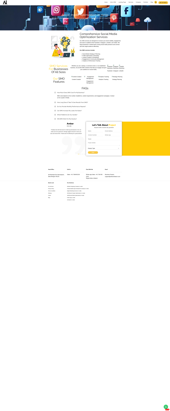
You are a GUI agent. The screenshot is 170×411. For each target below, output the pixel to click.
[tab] (85, 92)
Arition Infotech (94, 178)
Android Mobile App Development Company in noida (78, 188)
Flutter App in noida (71, 197)
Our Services (51, 186)
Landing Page (122, 2)
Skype (87, 178)
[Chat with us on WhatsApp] (166, 407)
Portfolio (146, 2)
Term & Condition (51, 190)
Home (106, 2)
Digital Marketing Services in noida (74, 190)
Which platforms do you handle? (67, 115)
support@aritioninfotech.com (112, 176)
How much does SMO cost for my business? (71, 92)
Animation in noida (71, 199)
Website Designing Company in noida (75, 186)
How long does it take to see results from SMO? (72, 102)
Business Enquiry (109, 174)
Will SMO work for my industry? (67, 119)
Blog (152, 2)
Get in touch (163, 2)
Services (131, 2)
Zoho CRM (113, 2)
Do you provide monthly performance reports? (71, 106)
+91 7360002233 (75, 174)
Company (138, 2)
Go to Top (167, 409)
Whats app (89, 174)
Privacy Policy (51, 188)
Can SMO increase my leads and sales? (69, 110)
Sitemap (50, 193)
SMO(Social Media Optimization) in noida (75, 195)
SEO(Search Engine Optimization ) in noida (76, 193)
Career (49, 195)
